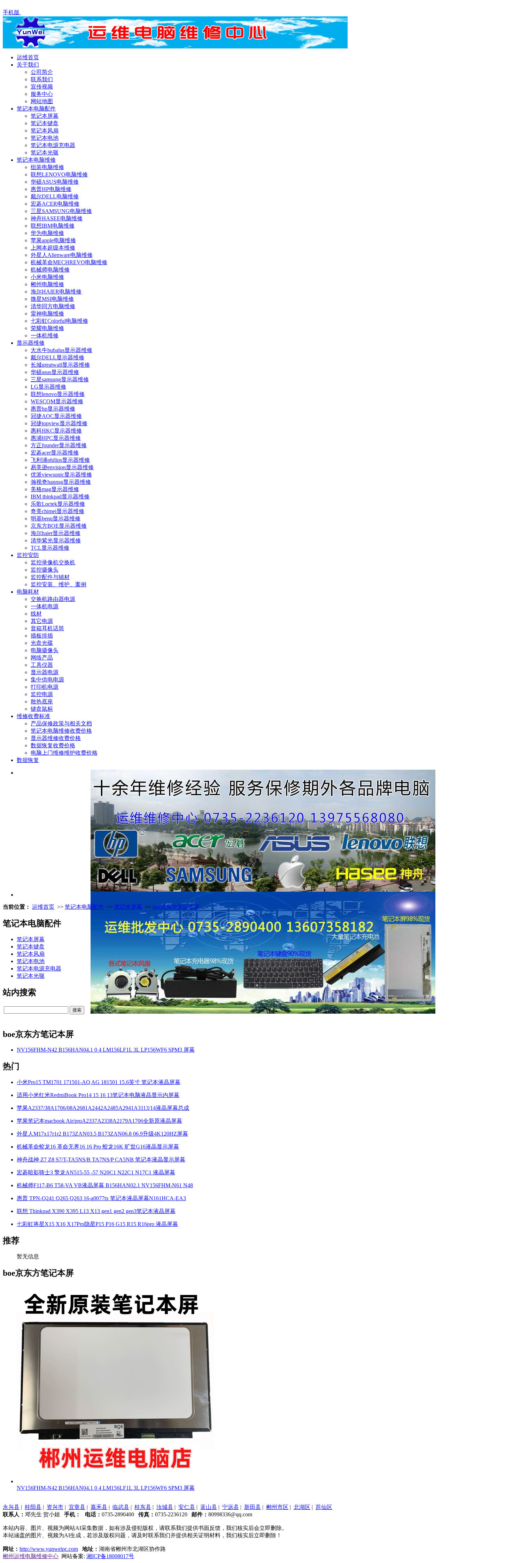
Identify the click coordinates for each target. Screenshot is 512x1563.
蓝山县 (208, 1507)
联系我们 (42, 79)
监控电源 (42, 694)
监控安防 (28, 555)
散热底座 (42, 701)
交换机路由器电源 (53, 599)
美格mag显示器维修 (55, 489)
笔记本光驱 (45, 152)
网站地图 (42, 101)
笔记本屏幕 (45, 116)
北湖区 (302, 1507)
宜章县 (77, 1507)
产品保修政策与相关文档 (61, 723)
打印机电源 (45, 687)
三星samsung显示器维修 (60, 379)
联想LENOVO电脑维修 (59, 174)
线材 (36, 614)
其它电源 (42, 621)
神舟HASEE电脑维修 (57, 218)
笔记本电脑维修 (36, 160)
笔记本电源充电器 (53, 145)
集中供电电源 (47, 680)
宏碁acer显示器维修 (55, 453)
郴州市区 (277, 1507)
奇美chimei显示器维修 (57, 511)
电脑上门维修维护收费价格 (64, 753)
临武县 (121, 1507)
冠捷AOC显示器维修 (56, 416)
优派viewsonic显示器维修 (61, 475)
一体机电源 (45, 606)
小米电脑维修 (47, 277)
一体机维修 (45, 335)
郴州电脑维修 (47, 284)
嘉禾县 (99, 1507)
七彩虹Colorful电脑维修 (59, 321)
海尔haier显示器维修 (55, 533)
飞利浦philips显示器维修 (60, 460)
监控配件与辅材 (50, 577)
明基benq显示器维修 (55, 518)
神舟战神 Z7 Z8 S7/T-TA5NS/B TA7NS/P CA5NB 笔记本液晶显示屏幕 (101, 1159)
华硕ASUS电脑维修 (55, 182)
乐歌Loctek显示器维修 (58, 504)
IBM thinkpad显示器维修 (60, 497)
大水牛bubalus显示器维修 (61, 350)
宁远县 (230, 1507)
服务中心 (42, 94)
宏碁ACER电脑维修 (55, 204)
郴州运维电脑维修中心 (31, 1556)
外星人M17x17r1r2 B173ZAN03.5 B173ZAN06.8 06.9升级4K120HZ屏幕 (102, 1134)
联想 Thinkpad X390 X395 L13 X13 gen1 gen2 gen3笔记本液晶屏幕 (96, 1211)
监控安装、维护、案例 (58, 584)
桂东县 (142, 1507)
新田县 (252, 1507)
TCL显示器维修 (50, 548)
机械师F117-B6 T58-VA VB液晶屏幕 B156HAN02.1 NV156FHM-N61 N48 (105, 1185)
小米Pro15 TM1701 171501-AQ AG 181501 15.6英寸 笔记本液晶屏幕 (98, 1082)
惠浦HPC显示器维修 (56, 438)
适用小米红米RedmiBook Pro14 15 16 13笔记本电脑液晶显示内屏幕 (98, 1095)
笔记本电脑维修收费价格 (61, 731)
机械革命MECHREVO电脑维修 (69, 262)
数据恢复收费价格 (53, 745)
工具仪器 (42, 665)
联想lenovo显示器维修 (58, 394)
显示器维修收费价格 (56, 738)
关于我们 (28, 65)
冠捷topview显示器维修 (59, 423)
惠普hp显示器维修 (53, 409)
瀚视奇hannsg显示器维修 (61, 482)
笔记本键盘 (45, 123)
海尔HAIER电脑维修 (56, 292)
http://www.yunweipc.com (49, 1549)
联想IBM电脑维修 (53, 226)
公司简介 (42, 72)
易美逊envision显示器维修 (62, 467)
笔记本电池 (45, 138)
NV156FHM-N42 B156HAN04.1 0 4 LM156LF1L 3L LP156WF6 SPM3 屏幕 (106, 1050)
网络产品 (42, 658)
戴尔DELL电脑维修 (55, 196)
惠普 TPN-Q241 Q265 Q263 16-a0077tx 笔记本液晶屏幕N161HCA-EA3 (101, 1198)
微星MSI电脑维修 (52, 299)
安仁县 (186, 1507)
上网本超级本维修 (53, 248)
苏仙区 (324, 1507)
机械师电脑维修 (50, 270)
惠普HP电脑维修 (51, 189)
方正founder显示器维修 (59, 445)
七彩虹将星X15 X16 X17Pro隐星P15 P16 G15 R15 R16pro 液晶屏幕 (97, 1224)
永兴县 (11, 1507)
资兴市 (55, 1507)
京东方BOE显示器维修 (59, 526)
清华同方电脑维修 (53, 306)
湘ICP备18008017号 (110, 1556)
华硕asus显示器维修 (55, 372)
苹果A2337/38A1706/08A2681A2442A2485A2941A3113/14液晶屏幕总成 (103, 1108)
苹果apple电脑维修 (53, 240)
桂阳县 (33, 1507)
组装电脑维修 (47, 167)
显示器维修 (31, 343)
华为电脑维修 (47, 233)
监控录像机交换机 (53, 562)
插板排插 (42, 636)
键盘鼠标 (42, 709)
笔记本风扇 (45, 131)
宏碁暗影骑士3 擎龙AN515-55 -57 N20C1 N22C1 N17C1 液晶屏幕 (96, 1172)
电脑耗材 (28, 592)
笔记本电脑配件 (36, 109)
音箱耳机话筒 (47, 628)
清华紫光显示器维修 (56, 540)
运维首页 (28, 57)
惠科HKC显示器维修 (56, 431)
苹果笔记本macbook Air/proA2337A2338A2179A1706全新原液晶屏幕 (99, 1121)
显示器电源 (45, 672)
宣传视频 (42, 87)
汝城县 (164, 1507)
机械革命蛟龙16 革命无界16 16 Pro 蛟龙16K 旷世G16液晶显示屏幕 (98, 1147)
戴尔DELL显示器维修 (57, 357)
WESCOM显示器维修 (57, 401)
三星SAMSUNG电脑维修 (61, 211)
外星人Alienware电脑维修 (62, 255)
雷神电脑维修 (47, 314)
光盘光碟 (42, 643)
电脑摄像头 (45, 650)
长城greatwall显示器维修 (60, 365)
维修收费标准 (33, 716)
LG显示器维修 (48, 387)
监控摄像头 (45, 570)
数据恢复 (28, 760)
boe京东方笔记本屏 (176, 907)
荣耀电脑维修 (47, 328)
